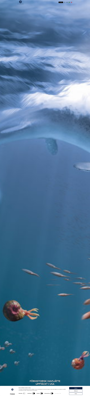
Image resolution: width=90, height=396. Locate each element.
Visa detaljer (57, 393)
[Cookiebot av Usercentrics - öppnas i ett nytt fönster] (12, 394)
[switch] (33, 393)
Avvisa (76, 393)
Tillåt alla (75, 388)
